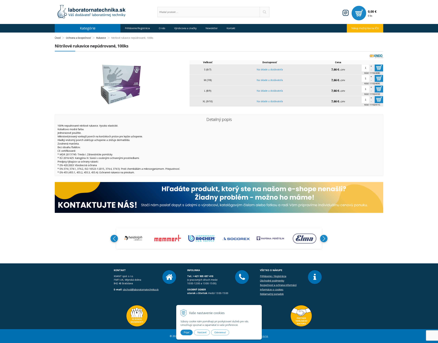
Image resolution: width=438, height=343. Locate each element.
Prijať (186, 332)
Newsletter (211, 28)
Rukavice (101, 37)
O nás (162, 28)
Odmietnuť (220, 332)
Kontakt (231, 28)
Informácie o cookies (271, 289)
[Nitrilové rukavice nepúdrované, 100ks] (120, 109)
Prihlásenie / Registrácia (273, 276)
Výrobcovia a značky (185, 28)
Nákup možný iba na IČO (365, 28)
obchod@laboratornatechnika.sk (141, 289)
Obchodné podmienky (272, 280)
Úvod (58, 37)
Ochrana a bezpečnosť (78, 37)
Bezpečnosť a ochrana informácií (278, 285)
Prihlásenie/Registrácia (137, 28)
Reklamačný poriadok (272, 294)
